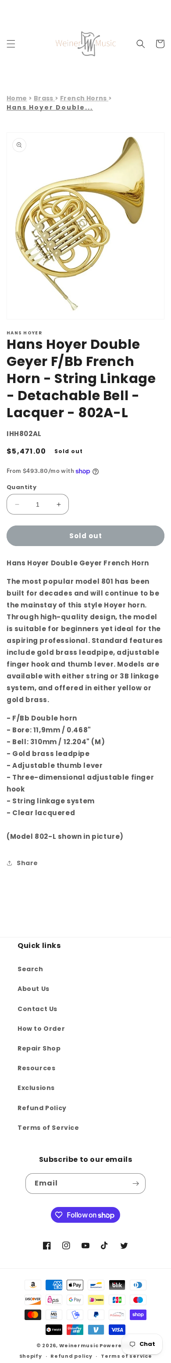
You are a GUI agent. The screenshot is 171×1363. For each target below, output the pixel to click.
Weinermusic (79, 1345)
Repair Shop (39, 1048)
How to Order (41, 1028)
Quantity (21, 487)
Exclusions (36, 1087)
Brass (44, 98)
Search (30, 969)
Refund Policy (42, 1108)
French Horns (84, 98)
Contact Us (37, 1009)
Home (17, 98)
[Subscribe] (135, 1183)
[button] (11, 43)
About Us (34, 988)
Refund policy (71, 1355)
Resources (36, 1068)
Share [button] (27, 863)
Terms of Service (48, 1127)
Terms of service (126, 1355)
